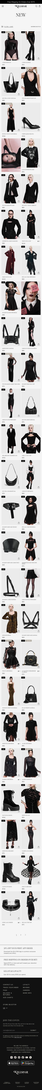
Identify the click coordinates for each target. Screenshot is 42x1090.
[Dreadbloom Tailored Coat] (11, 439)
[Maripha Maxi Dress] (31, 834)
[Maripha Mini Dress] (11, 762)
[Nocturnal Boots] (11, 798)
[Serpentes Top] (31, 798)
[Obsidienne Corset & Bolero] (11, 224)
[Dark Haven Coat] (11, 260)
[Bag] (40, 6)
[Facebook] (23, 1057)
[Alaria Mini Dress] (31, 726)
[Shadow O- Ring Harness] (11, 583)
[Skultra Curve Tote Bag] (11, 81)
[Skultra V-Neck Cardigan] (31, 188)
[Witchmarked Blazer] (11, 188)
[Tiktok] (15, 1057)
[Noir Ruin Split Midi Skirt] (11, 403)
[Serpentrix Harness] (11, 331)
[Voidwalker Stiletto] (31, 117)
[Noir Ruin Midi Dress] (31, 474)
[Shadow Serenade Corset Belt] (11, 546)
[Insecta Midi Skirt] (31, 870)
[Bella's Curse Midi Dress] (31, 260)
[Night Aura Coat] (31, 224)
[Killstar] (21, 1072)
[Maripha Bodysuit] (31, 762)
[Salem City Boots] (11, 870)
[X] (30, 1057)
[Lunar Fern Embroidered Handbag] (31, 654)
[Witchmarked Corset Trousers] (11, 367)
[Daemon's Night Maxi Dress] (11, 691)
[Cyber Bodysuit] (11, 45)
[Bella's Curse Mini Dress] (31, 510)
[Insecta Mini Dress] (11, 654)
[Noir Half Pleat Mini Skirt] (31, 583)
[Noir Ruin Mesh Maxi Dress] (31, 331)
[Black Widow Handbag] (31, 691)
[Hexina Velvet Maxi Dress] (11, 117)
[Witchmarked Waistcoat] (31, 81)
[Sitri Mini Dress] (11, 618)
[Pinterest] (19, 1057)
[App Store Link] (13, 1063)
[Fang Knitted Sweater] (31, 153)
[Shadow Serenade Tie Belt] (11, 510)
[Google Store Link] (27, 1063)
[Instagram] (11, 1057)
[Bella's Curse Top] (31, 905)
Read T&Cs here (18, 1037)
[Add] (19, 58)
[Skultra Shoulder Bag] (31, 403)
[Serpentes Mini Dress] (11, 726)
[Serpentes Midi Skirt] (11, 834)
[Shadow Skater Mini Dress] (11, 296)
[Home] (21, 6)
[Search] (36, 6)
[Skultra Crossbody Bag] (11, 474)
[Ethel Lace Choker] (11, 905)
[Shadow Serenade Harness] (31, 618)
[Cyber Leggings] (31, 45)
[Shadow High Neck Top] (31, 367)
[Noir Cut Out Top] (31, 439)
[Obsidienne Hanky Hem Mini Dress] (31, 546)
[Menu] (3, 6)
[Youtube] (26, 1057)
